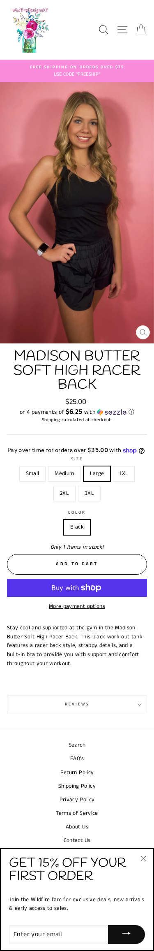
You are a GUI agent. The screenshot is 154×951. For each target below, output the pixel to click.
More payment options (77, 606)
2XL (64, 493)
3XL (89, 493)
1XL (124, 474)
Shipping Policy (77, 786)
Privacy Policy (77, 800)
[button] (77, 412)
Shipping (51, 420)
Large (97, 474)
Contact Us (77, 840)
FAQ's (77, 759)
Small (32, 474)
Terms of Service (77, 813)
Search (77, 745)
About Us (77, 827)
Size (77, 459)
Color (77, 512)
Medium (64, 474)
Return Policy (77, 773)
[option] (77, 71)
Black (77, 527)
